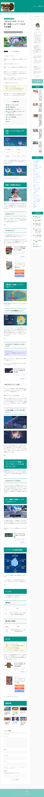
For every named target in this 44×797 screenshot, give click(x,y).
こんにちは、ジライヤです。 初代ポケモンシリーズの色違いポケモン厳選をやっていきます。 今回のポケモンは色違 (20, 539)
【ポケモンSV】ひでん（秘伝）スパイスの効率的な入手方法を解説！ (19, 370)
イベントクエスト (36, 189)
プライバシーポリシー (19, 791)
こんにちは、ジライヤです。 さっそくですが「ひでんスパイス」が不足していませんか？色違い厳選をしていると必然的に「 (20, 375)
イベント (35, 171)
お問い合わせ (40, 6)
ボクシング (35, 194)
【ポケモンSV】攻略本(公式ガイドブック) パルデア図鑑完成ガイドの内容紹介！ (20, 248)
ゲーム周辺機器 (36, 160)
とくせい (9, 119)
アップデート (35, 191)
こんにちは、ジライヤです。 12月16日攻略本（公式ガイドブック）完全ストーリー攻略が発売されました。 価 (20, 668)
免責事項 (26, 791)
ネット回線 (35, 162)
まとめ (9, 121)
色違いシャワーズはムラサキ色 (13, 104)
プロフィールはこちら (37, 76)
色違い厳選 (35, 165)
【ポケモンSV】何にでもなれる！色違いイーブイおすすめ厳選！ (19, 535)
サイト (5, 761)
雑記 (34, 204)
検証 (34, 186)
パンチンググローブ (37, 198)
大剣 (34, 180)
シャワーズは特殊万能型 (12, 117)
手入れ (34, 203)
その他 (34, 192)
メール (6, 755)
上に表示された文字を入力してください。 (12, 773)
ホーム (35, 6)
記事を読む (22, 256)
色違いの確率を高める (38, 221)
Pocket (12, 51)
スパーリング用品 (36, 200)
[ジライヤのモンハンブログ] (7, 6)
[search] (41, 16)
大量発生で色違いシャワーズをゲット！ (14, 109)
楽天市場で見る (19, 273)
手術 (34, 207)
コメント (6, 736)
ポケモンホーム (36, 174)
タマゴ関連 (35, 168)
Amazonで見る (19, 270)
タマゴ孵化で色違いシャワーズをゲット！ (15, 114)
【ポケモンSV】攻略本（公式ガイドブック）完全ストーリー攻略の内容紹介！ (19, 665)
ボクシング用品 (36, 201)
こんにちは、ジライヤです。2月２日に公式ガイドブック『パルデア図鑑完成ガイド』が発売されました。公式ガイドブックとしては (20, 253)
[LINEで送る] (16, 51)
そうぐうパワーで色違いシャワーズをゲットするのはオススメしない (16, 112)
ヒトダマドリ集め (36, 188)
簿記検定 (35, 206)
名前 (5, 749)
